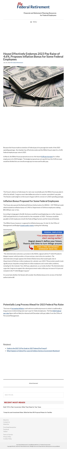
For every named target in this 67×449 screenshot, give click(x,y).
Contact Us (6, 422)
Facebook (6, 429)
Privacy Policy (7, 436)
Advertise (6, 424)
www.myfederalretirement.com (33, 5)
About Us (6, 420)
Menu (35, 22)
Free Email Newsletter (9, 427)
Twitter (5, 431)
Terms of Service (8, 434)
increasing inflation (18, 308)
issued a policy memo (27, 225)
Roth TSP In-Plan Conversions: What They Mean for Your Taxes (22, 407)
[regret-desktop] (33, 251)
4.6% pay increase (47, 156)
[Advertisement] (33, 38)
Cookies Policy (7, 439)
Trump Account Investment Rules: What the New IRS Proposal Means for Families (27, 412)
